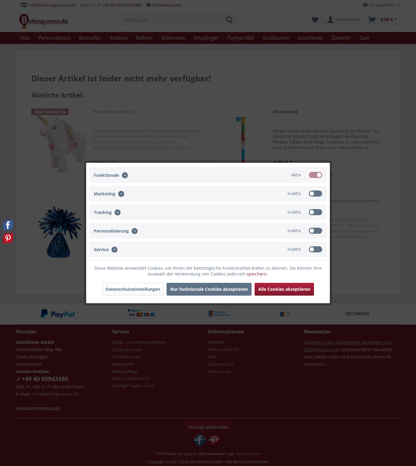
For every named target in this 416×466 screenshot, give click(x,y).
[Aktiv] (315, 175)
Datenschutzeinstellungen (133, 289)
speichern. (257, 274)
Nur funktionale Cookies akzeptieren (209, 289)
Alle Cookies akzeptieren (284, 289)
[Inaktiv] (315, 193)
